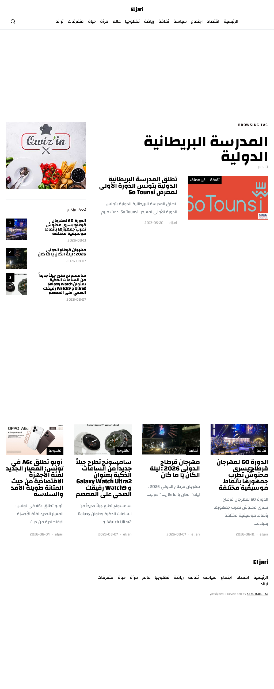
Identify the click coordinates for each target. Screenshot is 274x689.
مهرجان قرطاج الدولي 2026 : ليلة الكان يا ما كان (62, 252)
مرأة (104, 21)
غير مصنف (198, 180)
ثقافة (163, 21)
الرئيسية (231, 21)
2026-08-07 (76, 261)
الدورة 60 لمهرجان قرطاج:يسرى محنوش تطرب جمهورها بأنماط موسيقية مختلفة (65, 227)
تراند (59, 21)
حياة (92, 21)
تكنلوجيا (132, 21)
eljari (173, 223)
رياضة (149, 21)
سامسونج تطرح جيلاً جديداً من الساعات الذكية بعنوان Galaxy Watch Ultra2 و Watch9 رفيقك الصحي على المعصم (62, 284)
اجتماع (197, 21)
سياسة (180, 21)
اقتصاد (213, 21)
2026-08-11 (76, 240)
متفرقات (76, 21)
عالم (117, 21)
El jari (137, 9)
